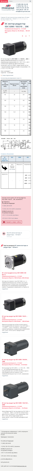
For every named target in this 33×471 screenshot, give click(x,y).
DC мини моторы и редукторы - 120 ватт (15, 18)
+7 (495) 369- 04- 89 (22, 4)
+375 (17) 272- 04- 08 (22, 8)
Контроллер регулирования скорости (11, 78)
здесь (9, 65)
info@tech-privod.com (23, 11)
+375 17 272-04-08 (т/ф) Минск (10, 215)
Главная (3, 17)
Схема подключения (7, 75)
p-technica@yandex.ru (6, 459)
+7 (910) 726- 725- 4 (22, 6)
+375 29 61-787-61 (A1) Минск (10, 218)
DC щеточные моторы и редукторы (15, 17)
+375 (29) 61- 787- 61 (22, 10)
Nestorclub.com (22, 466)
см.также (12, 169)
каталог (4, 1)
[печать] (26, 36)
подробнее (5, 289)
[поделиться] (22, 36)
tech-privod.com (5, 462)
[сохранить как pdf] (29, 36)
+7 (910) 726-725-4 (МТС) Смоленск (11, 209)
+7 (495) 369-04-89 (7, 205)
